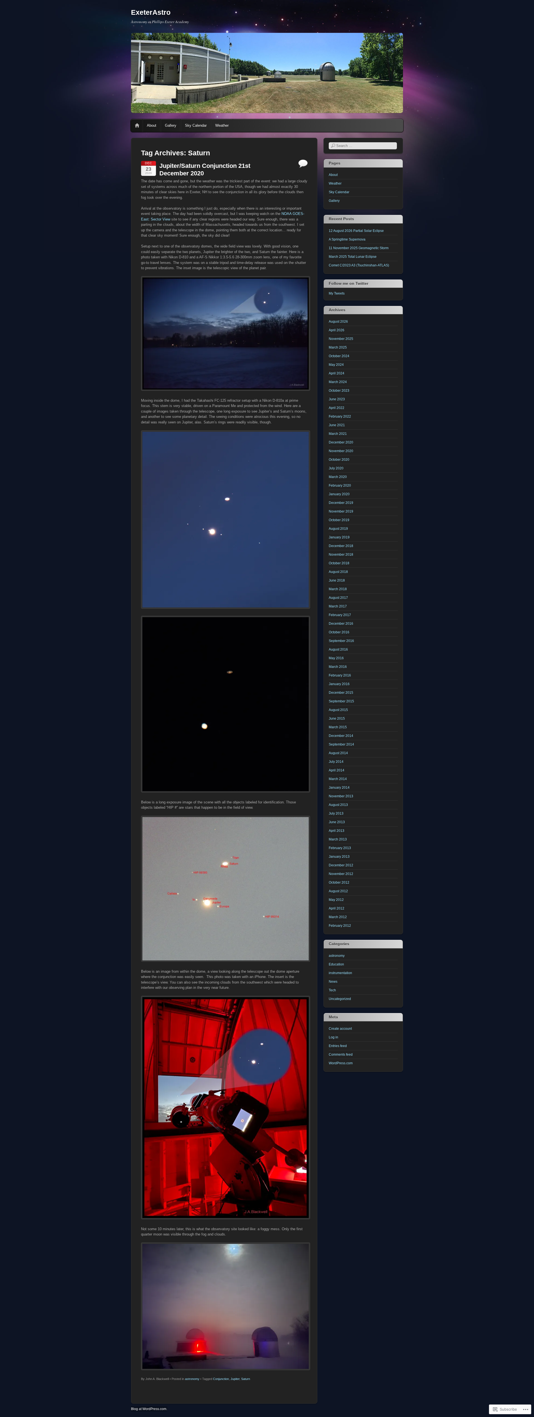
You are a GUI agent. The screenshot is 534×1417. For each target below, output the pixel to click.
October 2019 (339, 520)
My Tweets (337, 293)
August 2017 (338, 598)
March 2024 (338, 382)
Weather (222, 125)
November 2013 (341, 796)
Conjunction (221, 1379)
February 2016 (340, 675)
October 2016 (339, 632)
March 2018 (338, 589)
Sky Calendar (196, 125)
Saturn (245, 1379)
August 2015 (338, 710)
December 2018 (341, 546)
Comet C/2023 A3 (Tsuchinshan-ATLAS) (359, 265)
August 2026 (338, 321)
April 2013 (336, 831)
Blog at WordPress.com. (149, 1409)
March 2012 (338, 917)
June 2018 (337, 580)
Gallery (170, 125)
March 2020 (338, 477)
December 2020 (341, 442)
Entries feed (338, 1046)
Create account (340, 1029)
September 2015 (341, 701)
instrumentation (340, 973)
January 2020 (339, 494)
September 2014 (341, 744)
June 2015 (337, 718)
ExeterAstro (150, 12)
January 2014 (339, 788)
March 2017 (338, 606)
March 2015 (338, 727)
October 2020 (339, 460)
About (151, 125)
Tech (332, 990)
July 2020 (336, 468)
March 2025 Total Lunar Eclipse (353, 257)
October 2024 (339, 356)
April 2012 (336, 908)
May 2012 (336, 900)
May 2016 (336, 658)
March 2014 (338, 779)
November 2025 (341, 339)
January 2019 (339, 537)
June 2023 (337, 399)
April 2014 (336, 770)
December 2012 (341, 865)
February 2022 (340, 416)
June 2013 (337, 822)
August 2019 (338, 529)
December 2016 (341, 624)
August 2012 (338, 891)
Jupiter (235, 1379)
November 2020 (341, 451)
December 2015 (341, 693)
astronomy (192, 1379)
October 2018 (339, 563)
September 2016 (341, 641)
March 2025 (338, 347)
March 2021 (338, 434)
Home (137, 125)
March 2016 (338, 667)
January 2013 (339, 857)
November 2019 (341, 511)
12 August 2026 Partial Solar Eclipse (356, 231)
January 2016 (339, 684)
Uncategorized (340, 999)
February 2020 (340, 485)
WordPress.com (341, 1063)
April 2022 (336, 408)
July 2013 (336, 813)
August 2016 (338, 649)
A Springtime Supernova (347, 239)
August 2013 (338, 805)
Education (336, 964)
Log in (333, 1037)
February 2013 (340, 848)
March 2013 (338, 839)
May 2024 (336, 365)
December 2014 (341, 736)
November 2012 (341, 874)
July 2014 (336, 762)
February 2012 (340, 926)
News (333, 982)
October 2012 (339, 882)
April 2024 (336, 373)
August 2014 (338, 753)
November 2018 (341, 554)
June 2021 (337, 425)
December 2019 (341, 503)
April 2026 (336, 330)
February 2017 (340, 615)
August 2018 (338, 572)
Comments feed (341, 1054)
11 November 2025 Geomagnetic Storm (359, 248)
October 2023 (339, 391)
